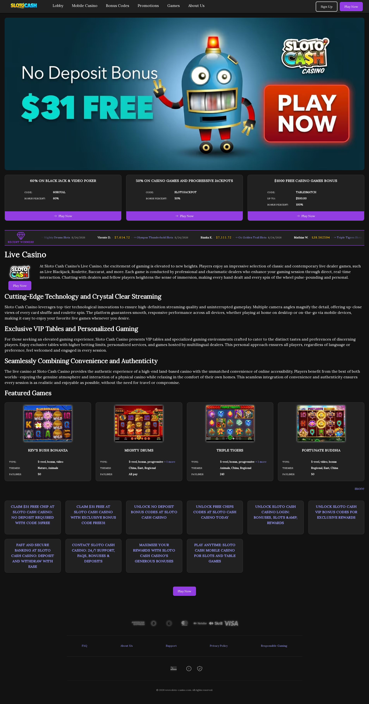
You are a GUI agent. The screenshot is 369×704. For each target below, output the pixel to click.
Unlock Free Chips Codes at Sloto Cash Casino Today (215, 512)
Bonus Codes (117, 5)
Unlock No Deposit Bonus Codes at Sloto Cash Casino (154, 512)
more (359, 488)
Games (173, 5)
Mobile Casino (84, 5)
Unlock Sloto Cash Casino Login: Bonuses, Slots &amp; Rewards (276, 514)
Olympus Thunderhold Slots (137, 237)
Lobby (58, 5)
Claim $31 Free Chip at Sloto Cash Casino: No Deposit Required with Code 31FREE (32, 514)
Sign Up (326, 7)
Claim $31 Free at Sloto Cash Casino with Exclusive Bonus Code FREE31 (93, 514)
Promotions (148, 5)
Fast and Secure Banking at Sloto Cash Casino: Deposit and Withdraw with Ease (32, 556)
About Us (196, 5)
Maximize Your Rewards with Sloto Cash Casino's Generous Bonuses (154, 553)
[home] (25, 10)
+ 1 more (169, 461)
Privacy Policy (219, 645)
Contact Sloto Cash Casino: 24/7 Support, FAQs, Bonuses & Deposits (93, 553)
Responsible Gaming (274, 645)
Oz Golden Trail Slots (234, 237)
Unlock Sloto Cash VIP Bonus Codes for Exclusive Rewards (336, 512)
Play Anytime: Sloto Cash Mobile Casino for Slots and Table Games (215, 553)
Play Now (351, 7)
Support (171, 645)
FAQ (84, 645)
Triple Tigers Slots (331, 237)
